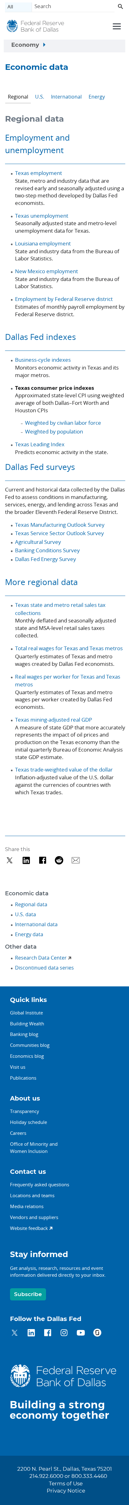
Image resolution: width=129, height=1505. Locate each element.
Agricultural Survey (38, 541)
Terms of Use (66, 1483)
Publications (23, 1078)
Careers (18, 1133)
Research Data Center (41, 957)
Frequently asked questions (39, 1184)
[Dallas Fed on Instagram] (64, 1333)
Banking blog (24, 1034)
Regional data (31, 904)
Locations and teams (32, 1195)
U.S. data (25, 914)
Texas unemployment (41, 215)
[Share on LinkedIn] (26, 860)
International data (36, 924)
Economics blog (27, 1056)
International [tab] (66, 96)
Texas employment (38, 173)
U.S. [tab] (39, 96)
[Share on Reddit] (59, 860)
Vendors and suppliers (34, 1217)
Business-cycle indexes (43, 359)
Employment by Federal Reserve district (64, 298)
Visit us (17, 1067)
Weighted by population (54, 431)
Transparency (24, 1111)
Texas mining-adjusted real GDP (53, 719)
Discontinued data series (44, 967)
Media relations (27, 1206)
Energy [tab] (97, 96)
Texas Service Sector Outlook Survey (59, 533)
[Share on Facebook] (42, 860)
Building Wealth (27, 1023)
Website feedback (29, 1228)
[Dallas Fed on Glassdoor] (97, 1333)
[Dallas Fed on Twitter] (14, 1333)
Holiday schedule (28, 1122)
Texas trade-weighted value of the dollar (64, 769)
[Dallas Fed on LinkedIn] (31, 1333)
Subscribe (28, 1294)
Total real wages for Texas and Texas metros (69, 648)
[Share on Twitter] (9, 860)
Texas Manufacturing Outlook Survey (60, 524)
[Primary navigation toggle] (116, 26)
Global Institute (26, 1012)
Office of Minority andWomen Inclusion (34, 1147)
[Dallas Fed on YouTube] (80, 1333)
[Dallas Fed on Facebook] (47, 1333)
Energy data (29, 934)
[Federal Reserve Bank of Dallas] (35, 27)
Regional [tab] (18, 96)
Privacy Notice (66, 1490)
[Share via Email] (75, 860)
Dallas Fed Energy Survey (45, 559)
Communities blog (29, 1045)
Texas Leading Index (39, 444)
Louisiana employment (43, 243)
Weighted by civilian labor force (63, 422)
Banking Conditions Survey (47, 550)
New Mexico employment (46, 271)
